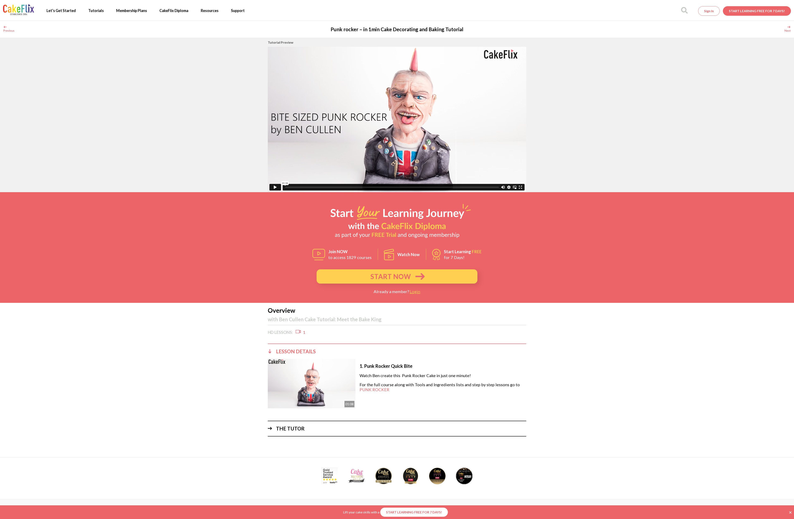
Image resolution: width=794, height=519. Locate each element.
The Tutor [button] (290, 429)
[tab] (397, 351)
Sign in (709, 11)
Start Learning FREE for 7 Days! (757, 11)
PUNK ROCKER (374, 389)
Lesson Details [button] (296, 351)
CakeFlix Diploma (173, 10)
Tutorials (96, 10)
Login (415, 291)
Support (238, 10)
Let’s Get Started (61, 10)
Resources (210, 10)
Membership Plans (131, 10)
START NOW (391, 276)
